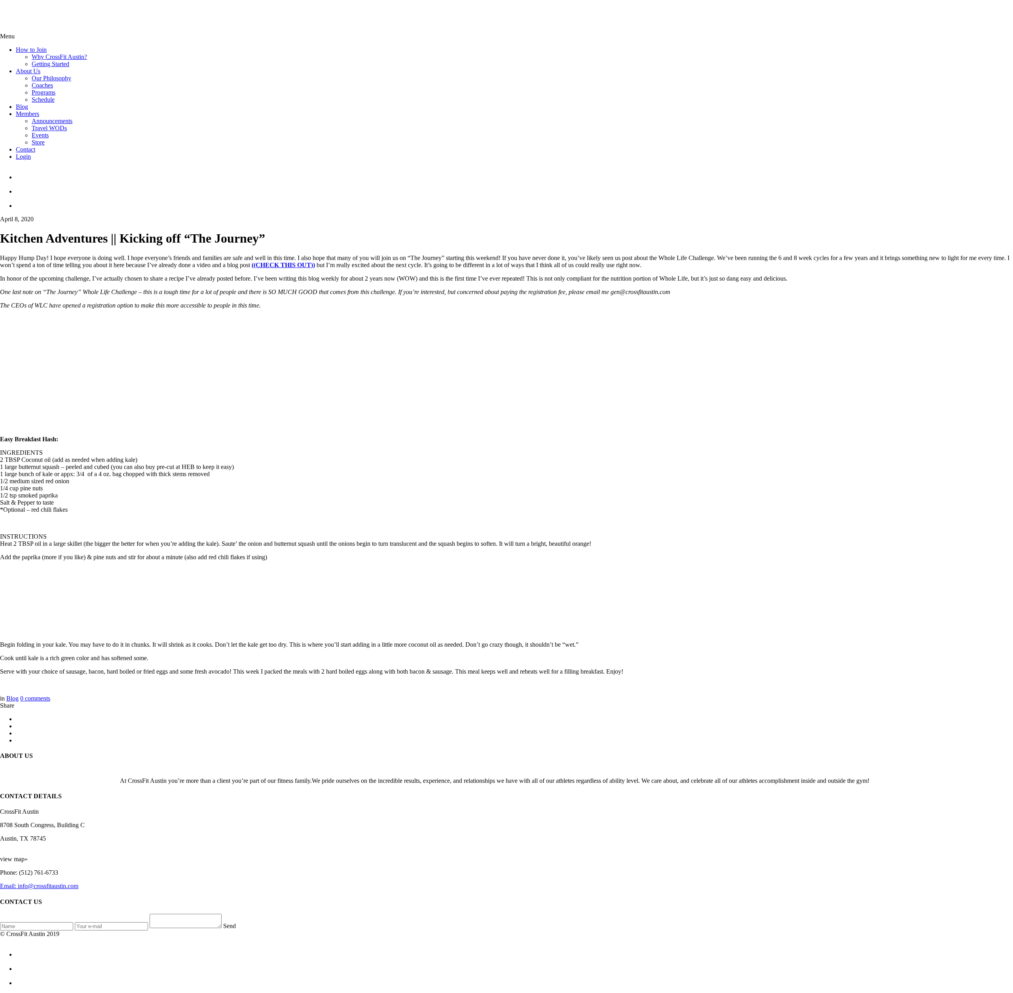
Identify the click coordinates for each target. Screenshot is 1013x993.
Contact (25, 149)
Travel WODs (49, 128)
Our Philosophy (51, 78)
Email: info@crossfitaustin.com (39, 886)
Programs (43, 92)
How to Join (31, 49)
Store (38, 142)
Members (27, 113)
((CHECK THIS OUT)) (283, 265)
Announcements (52, 121)
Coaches (42, 85)
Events (40, 135)
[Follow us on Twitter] (514, 188)
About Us (28, 71)
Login (23, 156)
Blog (22, 106)
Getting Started (50, 64)
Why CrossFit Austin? (59, 56)
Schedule (43, 99)
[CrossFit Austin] (514, 174)
